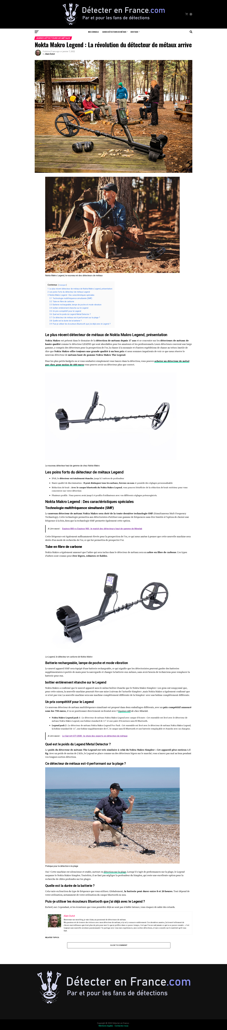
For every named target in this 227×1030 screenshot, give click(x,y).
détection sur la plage (115, 871)
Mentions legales (106, 1026)
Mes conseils (93, 31)
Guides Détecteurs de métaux (114, 31)
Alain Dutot (50, 54)
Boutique (134, 31)
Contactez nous (121, 1026)
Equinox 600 (124, 710)
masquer (62, 285)
